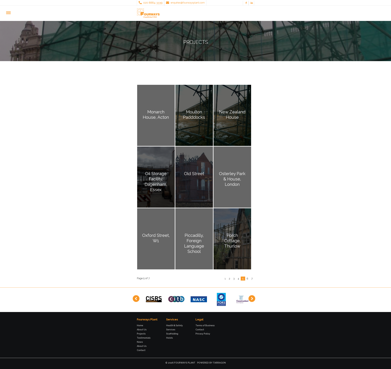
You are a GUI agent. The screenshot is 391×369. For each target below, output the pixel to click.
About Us (141, 329)
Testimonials (143, 338)
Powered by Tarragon (211, 362)
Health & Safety (174, 325)
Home (140, 325)
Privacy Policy (203, 333)
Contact (141, 350)
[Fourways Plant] (148, 13)
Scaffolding (172, 333)
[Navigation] (9, 13)
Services (170, 329)
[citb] (176, 299)
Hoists (169, 338)
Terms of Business (205, 325)
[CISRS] (154, 299)
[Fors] (221, 299)
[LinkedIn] (251, 3)
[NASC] (199, 299)
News (140, 342)
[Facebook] (246, 3)
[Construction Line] (243, 299)
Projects (141, 333)
